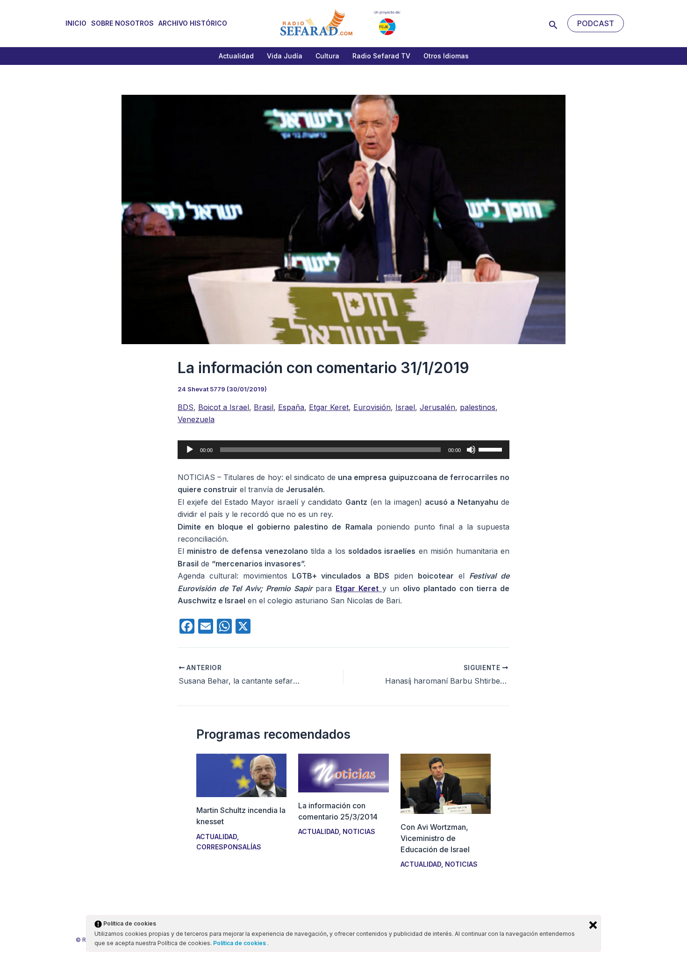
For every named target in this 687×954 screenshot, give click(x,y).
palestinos (477, 407)
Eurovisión (372, 407)
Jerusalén (437, 407)
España (291, 407)
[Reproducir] (189, 449)
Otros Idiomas (446, 56)
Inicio (75, 23)
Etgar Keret (329, 407)
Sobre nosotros (122, 23)
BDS (185, 407)
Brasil (263, 407)
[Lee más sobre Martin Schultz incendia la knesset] (241, 774)
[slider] (492, 448)
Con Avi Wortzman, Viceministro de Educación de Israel (435, 838)
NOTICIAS (359, 831)
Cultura (327, 56)
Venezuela (196, 419)
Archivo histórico (192, 23)
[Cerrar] (593, 925)
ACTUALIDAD (216, 837)
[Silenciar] (471, 449)
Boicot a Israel (223, 407)
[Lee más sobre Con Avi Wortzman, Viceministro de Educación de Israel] (446, 783)
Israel (405, 407)
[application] (343, 449)
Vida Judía (284, 56)
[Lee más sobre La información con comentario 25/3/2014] (343, 772)
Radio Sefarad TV (381, 56)
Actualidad (236, 56)
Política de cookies (240, 943)
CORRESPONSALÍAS (228, 847)
